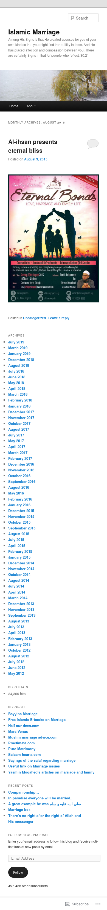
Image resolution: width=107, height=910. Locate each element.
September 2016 (21, 481)
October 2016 (19, 475)
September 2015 (21, 528)
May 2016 (16, 493)
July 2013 (16, 626)
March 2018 (17, 394)
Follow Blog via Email (28, 835)
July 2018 (16, 371)
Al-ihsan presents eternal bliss (32, 145)
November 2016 (21, 469)
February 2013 (20, 638)
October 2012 (19, 650)
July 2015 (16, 539)
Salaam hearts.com (24, 754)
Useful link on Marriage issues (34, 766)
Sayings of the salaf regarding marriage (41, 760)
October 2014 (19, 574)
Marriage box (19, 809)
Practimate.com (21, 742)
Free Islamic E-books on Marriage (37, 719)
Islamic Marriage (34, 31)
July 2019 (16, 342)
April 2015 (16, 545)
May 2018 (16, 382)
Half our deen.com (24, 725)
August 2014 (18, 580)
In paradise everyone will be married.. (40, 797)
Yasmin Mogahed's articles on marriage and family (51, 772)
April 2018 (16, 388)
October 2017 (19, 423)
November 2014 (21, 568)
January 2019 (19, 353)
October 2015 (19, 522)
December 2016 (21, 464)
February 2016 (20, 499)
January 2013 (19, 644)
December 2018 (21, 359)
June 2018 (16, 376)
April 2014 (16, 592)
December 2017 (21, 411)
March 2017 (17, 452)
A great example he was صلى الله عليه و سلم (44, 803)
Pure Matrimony (21, 748)
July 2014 (16, 586)
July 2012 (16, 661)
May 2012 (16, 673)
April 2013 (16, 632)
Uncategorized (34, 317)
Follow (18, 872)
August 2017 (18, 429)
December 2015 (21, 510)
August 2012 (18, 655)
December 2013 (21, 603)
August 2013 (18, 621)
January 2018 (19, 406)
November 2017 (21, 417)
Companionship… (23, 792)
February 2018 (20, 400)
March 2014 (17, 597)
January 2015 (19, 557)
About (31, 105)
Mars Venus (18, 731)
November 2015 (21, 516)
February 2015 (20, 551)
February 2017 (20, 458)
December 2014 (21, 562)
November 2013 (21, 609)
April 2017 (16, 446)
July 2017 (16, 435)
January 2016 (19, 504)
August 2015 (18, 533)
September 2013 (21, 615)
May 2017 (16, 440)
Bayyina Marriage (23, 713)
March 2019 (17, 347)
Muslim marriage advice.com (33, 737)
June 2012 (16, 667)
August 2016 (18, 487)
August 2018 (18, 365)
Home (13, 105)
